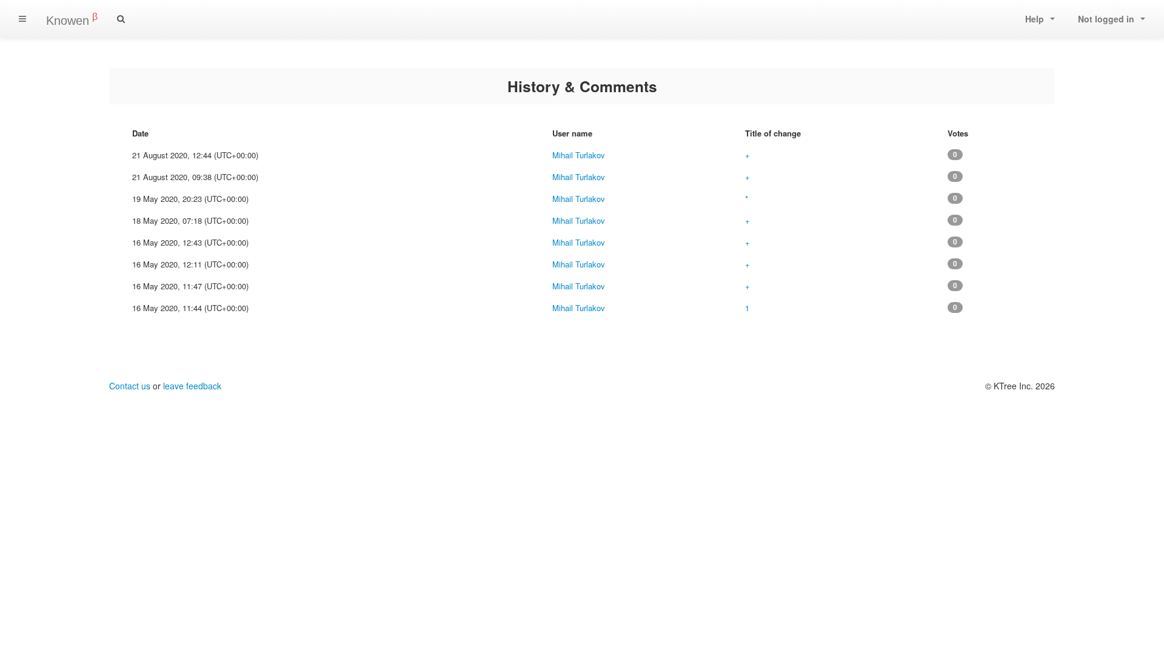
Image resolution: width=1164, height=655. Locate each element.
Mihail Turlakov (578, 155)
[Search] (121, 18)
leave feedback (192, 386)
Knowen (72, 19)
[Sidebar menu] (22, 18)
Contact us (129, 386)
